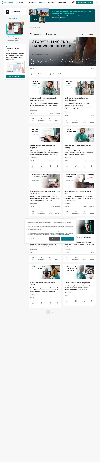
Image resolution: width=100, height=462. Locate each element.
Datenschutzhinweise (60, 234)
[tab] (21, 2)
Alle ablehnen (55, 238)
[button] (31, 27)
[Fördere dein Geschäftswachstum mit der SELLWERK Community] (62, 15)
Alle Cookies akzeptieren (67, 238)
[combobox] (92, 34)
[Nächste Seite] (80, 312)
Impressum (67, 234)
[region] (50, 231)
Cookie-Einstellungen (32, 238)
